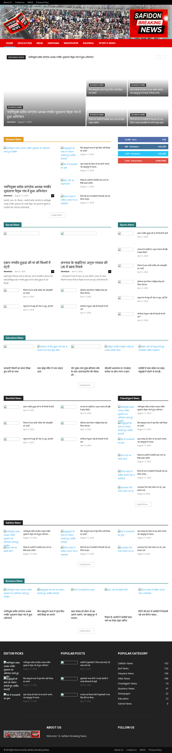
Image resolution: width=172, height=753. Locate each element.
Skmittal (8, 195)
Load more (56, 215)
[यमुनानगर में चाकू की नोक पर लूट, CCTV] (11, 310)
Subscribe (161, 160)
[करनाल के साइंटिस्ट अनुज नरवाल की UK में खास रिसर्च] (86, 245)
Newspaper (71, 43)
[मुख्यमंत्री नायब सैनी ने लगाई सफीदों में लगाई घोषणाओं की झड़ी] (69, 683)
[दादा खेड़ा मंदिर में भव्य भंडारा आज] (52, 355)
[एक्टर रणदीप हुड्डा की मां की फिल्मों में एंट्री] (29, 245)
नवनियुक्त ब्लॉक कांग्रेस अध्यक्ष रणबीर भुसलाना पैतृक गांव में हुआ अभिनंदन (61, 57)
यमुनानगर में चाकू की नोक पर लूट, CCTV (38, 306)
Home (9, 43)
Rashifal (88, 43)
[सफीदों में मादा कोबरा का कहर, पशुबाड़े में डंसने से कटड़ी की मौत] (153, 355)
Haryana (53, 43)
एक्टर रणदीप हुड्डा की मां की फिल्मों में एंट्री (152, 233)
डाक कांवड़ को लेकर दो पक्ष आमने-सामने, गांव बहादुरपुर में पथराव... (84, 615)
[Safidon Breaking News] (86, 22)
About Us (8, 2)
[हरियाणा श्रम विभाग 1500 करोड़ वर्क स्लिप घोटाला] (68, 294)
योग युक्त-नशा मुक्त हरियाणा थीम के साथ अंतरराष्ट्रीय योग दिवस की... (85, 371)
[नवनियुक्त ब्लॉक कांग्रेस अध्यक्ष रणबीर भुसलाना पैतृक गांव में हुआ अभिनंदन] (45, 96)
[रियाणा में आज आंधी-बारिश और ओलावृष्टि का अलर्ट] (11, 294)
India (39, 43)
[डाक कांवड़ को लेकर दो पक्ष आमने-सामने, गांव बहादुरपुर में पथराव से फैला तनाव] (148, 81)
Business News (15, 107)
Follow (162, 146)
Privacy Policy (42, 2)
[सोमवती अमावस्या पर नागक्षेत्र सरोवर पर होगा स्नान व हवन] (120, 355)
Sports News (107, 43)
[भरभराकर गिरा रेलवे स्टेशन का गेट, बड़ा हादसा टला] (126, 491)
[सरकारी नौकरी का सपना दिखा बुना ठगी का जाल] (19, 355)
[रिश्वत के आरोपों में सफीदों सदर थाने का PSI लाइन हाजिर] (106, 111)
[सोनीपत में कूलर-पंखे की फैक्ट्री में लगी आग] (68, 310)
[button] (164, 43)
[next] (163, 57)
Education (25, 43)
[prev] (158, 57)
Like (164, 139)
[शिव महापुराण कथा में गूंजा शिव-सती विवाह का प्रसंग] (106, 81)
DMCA (30, 2)
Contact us (19, 2)
